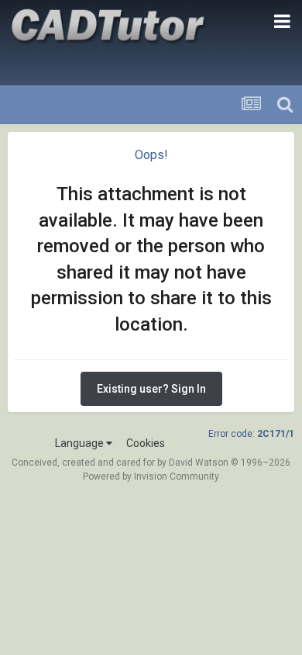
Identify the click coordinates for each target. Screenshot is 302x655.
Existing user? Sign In (151, 389)
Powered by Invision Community (151, 476)
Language (80, 443)
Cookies (145, 443)
